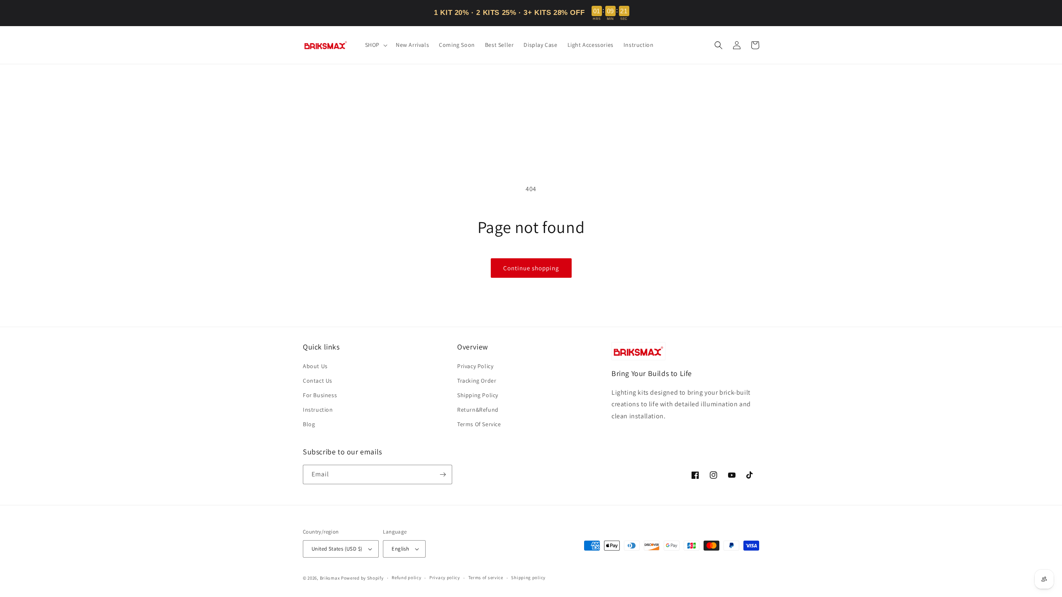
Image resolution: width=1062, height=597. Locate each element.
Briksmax (330, 578)
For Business (320, 395)
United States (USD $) (337, 548)
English (400, 548)
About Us (315, 366)
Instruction (318, 409)
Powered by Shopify (362, 578)
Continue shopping (531, 268)
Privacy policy (444, 577)
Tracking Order (476, 380)
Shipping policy (528, 577)
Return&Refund (478, 409)
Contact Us (317, 380)
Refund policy (406, 577)
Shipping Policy (477, 395)
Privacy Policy (475, 366)
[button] (375, 44)
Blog (309, 424)
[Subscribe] (443, 474)
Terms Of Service (479, 424)
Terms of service (485, 577)
